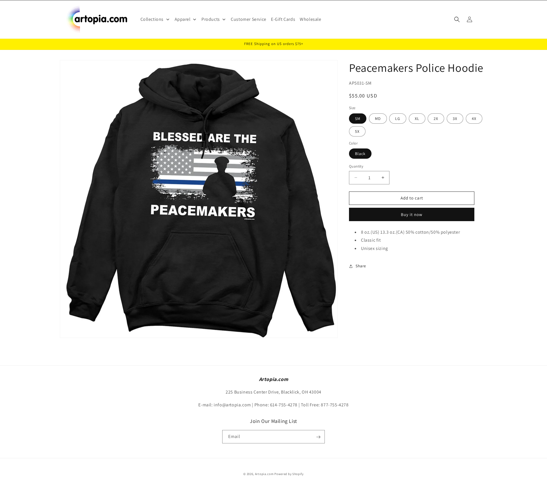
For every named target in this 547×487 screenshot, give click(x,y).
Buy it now (412, 214)
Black (360, 153)
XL (417, 118)
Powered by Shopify (289, 474)
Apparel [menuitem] (183, 19)
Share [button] (361, 265)
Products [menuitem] (210, 19)
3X (455, 118)
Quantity (356, 166)
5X (357, 131)
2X (436, 118)
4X (474, 118)
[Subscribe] (318, 437)
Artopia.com (264, 474)
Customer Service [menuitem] (248, 19)
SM (357, 118)
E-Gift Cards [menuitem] (283, 19)
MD (378, 118)
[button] (457, 19)
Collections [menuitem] (152, 19)
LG (397, 118)
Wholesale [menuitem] (310, 19)
